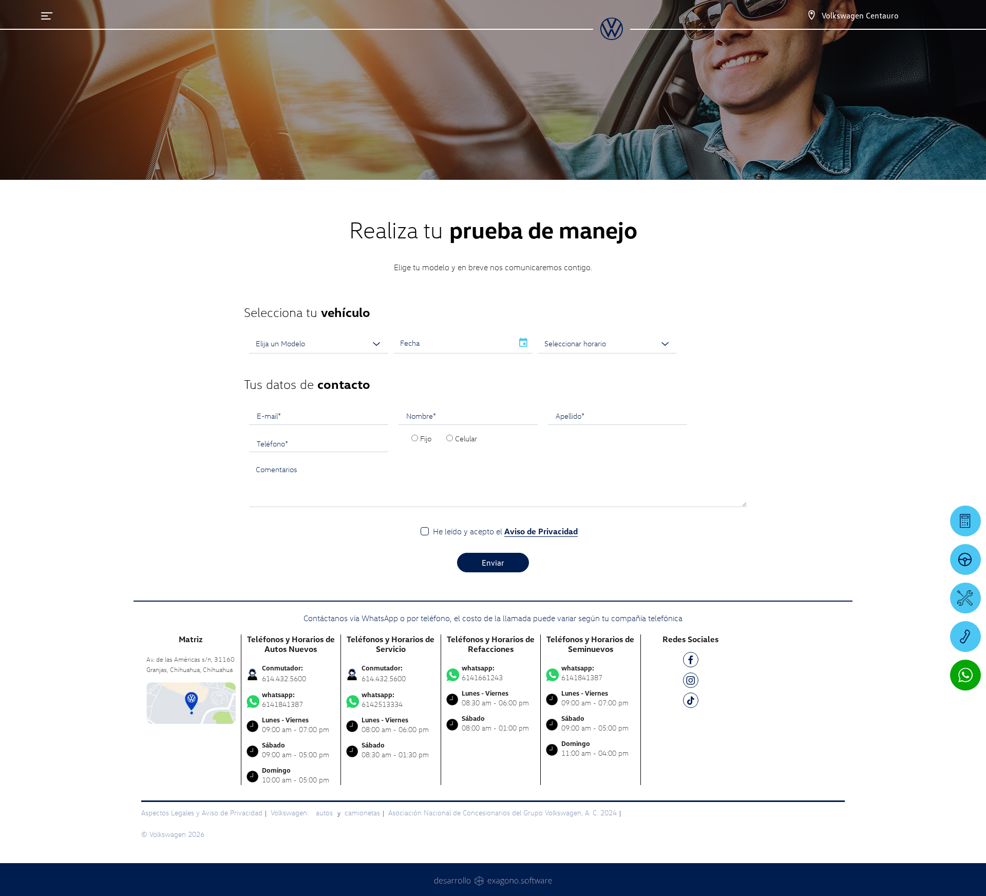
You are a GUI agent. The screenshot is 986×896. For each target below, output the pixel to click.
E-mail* (269, 415)
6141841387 (282, 699)
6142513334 (382, 699)
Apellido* (570, 415)
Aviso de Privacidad (541, 531)
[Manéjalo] (965, 559)
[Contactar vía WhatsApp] (965, 675)
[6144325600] (965, 636)
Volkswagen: (291, 812)
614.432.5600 (284, 678)
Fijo (425, 438)
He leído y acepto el (505, 531)
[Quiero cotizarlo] (965, 521)
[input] (453, 343)
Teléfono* (272, 443)
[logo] (611, 36)
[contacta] (191, 702)
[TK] (690, 702)
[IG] (690, 682)
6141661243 (482, 673)
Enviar (493, 562)
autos (325, 812)
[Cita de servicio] (965, 598)
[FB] (690, 661)
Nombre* (421, 415)
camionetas (362, 812)
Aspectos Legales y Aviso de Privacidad (201, 812)
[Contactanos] (811, 15)
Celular (466, 438)
